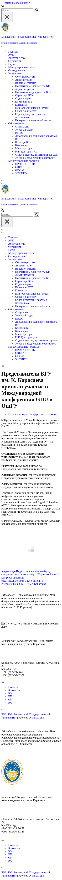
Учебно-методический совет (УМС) (36, 157)
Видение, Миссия (25, 82)
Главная (13, 51)
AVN (11, 54)
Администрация (24, 89)
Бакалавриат (22, 145)
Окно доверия (16, 70)
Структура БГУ (24, 95)
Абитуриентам (16, 57)
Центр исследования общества (33, 120)
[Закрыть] (7, 17)
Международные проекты (23, 160)
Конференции (37, 414)
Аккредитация (23, 79)
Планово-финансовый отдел (32, 107)
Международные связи (21, 67)
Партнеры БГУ (24, 101)
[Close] (2, 180)
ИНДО (19, 132)
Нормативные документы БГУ (33, 92)
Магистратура (23, 148)
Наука (11, 64)
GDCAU (20, 170)
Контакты (21, 104)
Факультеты (22, 126)
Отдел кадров (23, 98)
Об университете (25, 76)
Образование (16, 123)
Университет (15, 73)
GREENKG (22, 167)
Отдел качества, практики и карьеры (36, 154)
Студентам (14, 60)
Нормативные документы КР (32, 85)
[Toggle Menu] (2, 46)
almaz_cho (38, 717)
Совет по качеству (26, 110)
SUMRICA (21, 173)
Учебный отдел (24, 129)
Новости (51, 414)
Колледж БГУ (23, 142)
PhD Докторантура (26, 151)
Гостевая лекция (17, 414)
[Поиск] (2, 6)
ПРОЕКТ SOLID (25, 164)
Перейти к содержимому (15, 2)
